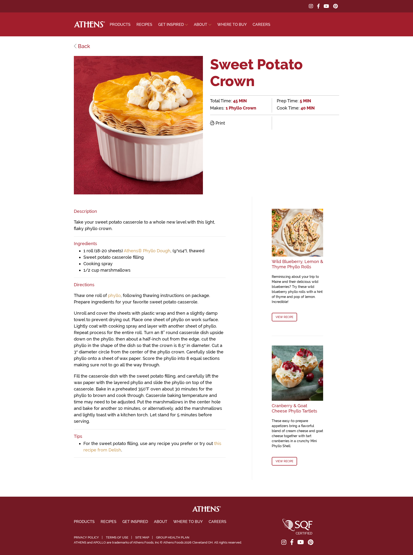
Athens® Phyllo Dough (147, 250)
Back (83, 46)
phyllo (114, 295)
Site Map (142, 537)
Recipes (144, 24)
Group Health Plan (172, 537)
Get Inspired (171, 24)
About (200, 24)
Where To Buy (232, 24)
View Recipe (284, 317)
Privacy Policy (86, 537)
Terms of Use (117, 537)
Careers (261, 24)
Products (120, 24)
